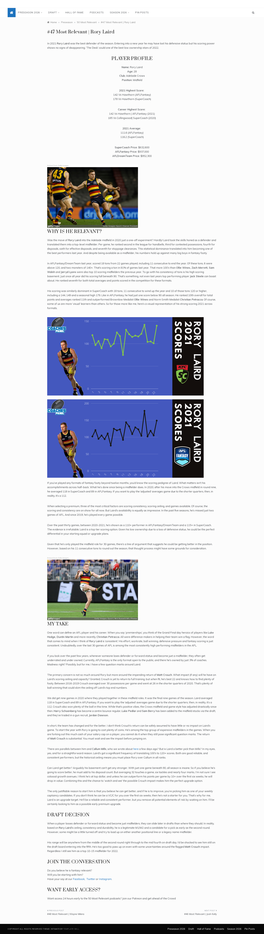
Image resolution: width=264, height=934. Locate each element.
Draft (52, 12)
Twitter (90, 879)
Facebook (79, 879)
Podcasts (97, 12)
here (136, 748)
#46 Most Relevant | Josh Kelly (200, 914)
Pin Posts (142, 12)
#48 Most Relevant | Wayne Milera (65, 914)
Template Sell (71, 929)
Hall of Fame (74, 12)
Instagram (105, 879)
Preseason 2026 (29, 12)
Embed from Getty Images (58, 166)
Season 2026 (118, 12)
